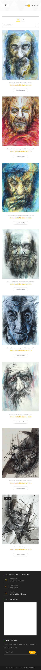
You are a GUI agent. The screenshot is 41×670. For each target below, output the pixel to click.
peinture (15, 82)
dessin (11, 82)
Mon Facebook (12, 599)
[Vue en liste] (23, 19)
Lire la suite (20, 90)
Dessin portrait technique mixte (20, 85)
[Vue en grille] (18, 19)
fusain (13, 149)
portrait (20, 82)
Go (32, 652)
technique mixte (27, 82)
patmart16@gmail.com (18, 594)
